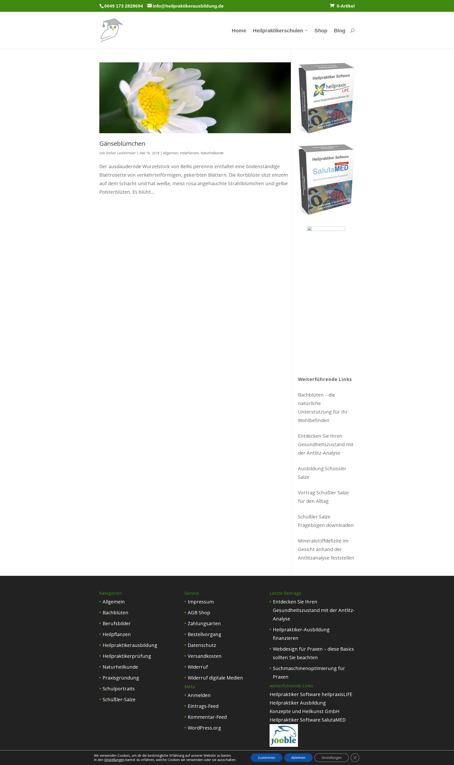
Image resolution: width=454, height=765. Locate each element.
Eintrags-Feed (203, 706)
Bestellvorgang (204, 634)
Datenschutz (202, 645)
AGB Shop (199, 612)
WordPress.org (204, 728)
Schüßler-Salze (119, 699)
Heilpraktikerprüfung (127, 656)
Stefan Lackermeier (121, 153)
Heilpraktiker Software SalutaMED (308, 720)
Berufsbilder (117, 623)
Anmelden (199, 695)
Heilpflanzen (189, 153)
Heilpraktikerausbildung (130, 645)
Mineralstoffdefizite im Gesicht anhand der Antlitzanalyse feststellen (326, 549)
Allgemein (170, 153)
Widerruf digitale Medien (215, 678)
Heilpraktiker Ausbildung (298, 703)
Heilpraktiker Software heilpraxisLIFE (311, 694)
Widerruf (198, 667)
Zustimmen (266, 757)
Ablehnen (298, 757)
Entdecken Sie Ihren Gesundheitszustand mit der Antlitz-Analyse (326, 444)
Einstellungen (114, 760)
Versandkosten (205, 656)
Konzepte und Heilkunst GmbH (305, 711)
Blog (339, 31)
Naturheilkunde (212, 153)
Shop (320, 31)
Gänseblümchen (122, 143)
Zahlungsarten (204, 623)
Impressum (201, 601)
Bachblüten (115, 612)
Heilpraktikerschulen (278, 31)
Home (239, 31)
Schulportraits (119, 688)
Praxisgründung (121, 678)
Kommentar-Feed (207, 717)
